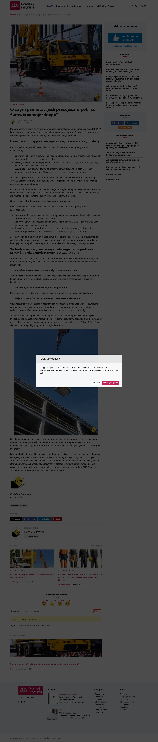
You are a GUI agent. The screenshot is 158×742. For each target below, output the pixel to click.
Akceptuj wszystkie (110, 383)
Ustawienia (96, 383)
